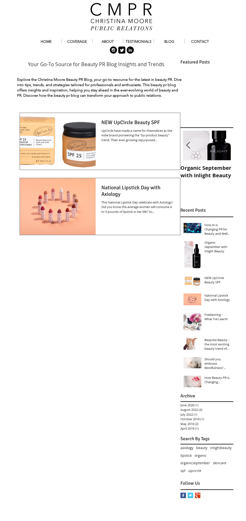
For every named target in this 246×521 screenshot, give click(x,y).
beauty (201, 447)
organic (201, 455)
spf (182, 470)
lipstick (186, 455)
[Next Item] (225, 145)
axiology (186, 447)
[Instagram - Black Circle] (113, 50)
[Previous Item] (188, 145)
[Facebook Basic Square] (183, 495)
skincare (219, 463)
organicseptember (195, 463)
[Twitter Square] (121, 50)
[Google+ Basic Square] (197, 495)
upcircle (194, 470)
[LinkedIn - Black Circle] (130, 50)
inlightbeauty (221, 447)
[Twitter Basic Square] (190, 495)
